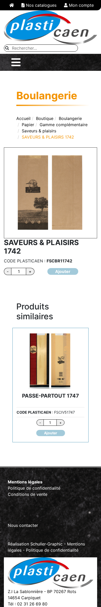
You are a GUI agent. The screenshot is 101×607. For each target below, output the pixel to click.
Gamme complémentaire (64, 124)
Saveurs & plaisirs (39, 130)
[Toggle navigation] (16, 62)
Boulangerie (70, 118)
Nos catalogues (40, 5)
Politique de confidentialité (34, 488)
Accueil (23, 118)
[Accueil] (11, 5)
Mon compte (81, 5)
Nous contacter (23, 525)
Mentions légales (25, 481)
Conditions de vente (27, 494)
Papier (28, 124)
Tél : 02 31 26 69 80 (27, 603)
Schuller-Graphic (46, 544)
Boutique (44, 118)
